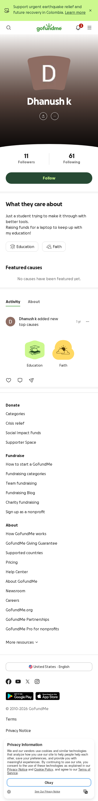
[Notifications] (78, 27)
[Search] (8, 27)
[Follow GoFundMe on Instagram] (37, 681)
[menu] (89, 27)
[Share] (31, 380)
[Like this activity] (8, 380)
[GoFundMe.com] (49, 27)
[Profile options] (55, 116)
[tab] (13, 302)
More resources (20, 642)
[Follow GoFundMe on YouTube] (18, 681)
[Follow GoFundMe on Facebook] (8, 681)
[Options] (87, 321)
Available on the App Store (47, 696)
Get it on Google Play (20, 696)
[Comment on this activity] (20, 380)
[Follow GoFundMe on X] (27, 681)
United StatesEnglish (51, 667)
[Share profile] (43, 116)
